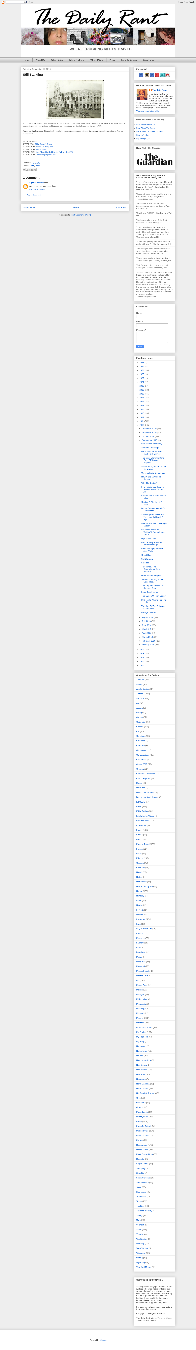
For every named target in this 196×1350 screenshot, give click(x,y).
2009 (142, 649)
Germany (140, 868)
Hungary (140, 896)
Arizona (139, 694)
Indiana (139, 915)
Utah (138, 1220)
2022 (142, 378)
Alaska (139, 684)
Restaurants (141, 1145)
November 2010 (149, 432)
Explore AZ (141, 825)
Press (112, 60)
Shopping (140, 1168)
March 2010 (147, 637)
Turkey (139, 1215)
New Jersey (141, 1065)
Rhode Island (142, 1150)
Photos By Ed (142, 1131)
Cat (137, 731)
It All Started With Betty (151, 444)
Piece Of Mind (142, 1135)
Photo (37, 166)
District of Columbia (145, 792)
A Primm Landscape (150, 447)
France (139, 849)
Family (139, 830)
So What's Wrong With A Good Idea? (152, 580)
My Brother (141, 1032)
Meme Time (141, 985)
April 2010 (147, 633)
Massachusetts (143, 971)
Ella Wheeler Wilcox (145, 816)
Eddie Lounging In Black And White (152, 550)
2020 (142, 386)
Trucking (140, 1206)
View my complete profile (147, 111)
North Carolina (143, 1084)
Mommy (140, 1018)
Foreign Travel (143, 844)
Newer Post (29, 207)
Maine (139, 957)
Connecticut (141, 750)
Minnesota (141, 1004)
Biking (139, 712)
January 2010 (148, 645)
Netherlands (141, 1051)
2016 (142, 402)
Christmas (140, 736)
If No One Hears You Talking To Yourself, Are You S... (153, 532)
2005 (142, 665)
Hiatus (139, 877)
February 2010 (149, 641)
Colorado (140, 745)
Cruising (140, 769)
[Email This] (24, 169)
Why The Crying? (149, 483)
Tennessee (141, 1196)
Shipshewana (142, 1164)
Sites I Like (148, 60)
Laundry (140, 943)
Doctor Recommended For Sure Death (153, 509)
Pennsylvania (142, 1117)
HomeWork (141, 882)
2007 (142, 657)
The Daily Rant (159, 90)
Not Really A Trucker (145, 1093)
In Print (139, 910)
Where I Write (96, 60)
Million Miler (141, 999)
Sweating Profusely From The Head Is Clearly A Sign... (152, 517)
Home (26, 60)
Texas (139, 1201)
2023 (142, 374)
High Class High (148, 538)
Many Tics (140, 962)
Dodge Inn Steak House (147, 797)
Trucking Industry (144, 1211)
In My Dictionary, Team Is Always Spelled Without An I (153, 489)
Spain (138, 1187)
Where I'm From (76, 60)
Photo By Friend (143, 1126)
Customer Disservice (145, 774)
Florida (139, 835)
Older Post (121, 207)
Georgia (140, 863)
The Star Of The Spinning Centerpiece (153, 607)
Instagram (140, 919)
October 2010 (148, 436)
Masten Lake (142, 976)
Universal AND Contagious (153, 473)
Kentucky (140, 938)
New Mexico (141, 1070)
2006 (142, 661)
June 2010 (147, 625)
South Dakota (142, 1182)
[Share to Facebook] (32, 169)
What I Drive (57, 60)
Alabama (140, 680)
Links (138, 947)
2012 (142, 417)
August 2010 (148, 617)
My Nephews (142, 1037)
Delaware (140, 788)
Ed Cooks (140, 802)
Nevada (139, 1056)
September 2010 (150, 440)
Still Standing (147, 559)
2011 (141, 421)
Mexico (139, 990)
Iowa (138, 924)
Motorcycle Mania (144, 1027)
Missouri (140, 1013)
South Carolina (143, 1178)
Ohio (138, 1098)
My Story (140, 1041)
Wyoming (140, 1262)
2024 (142, 370)
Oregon (139, 1107)
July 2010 (146, 621)
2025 (142, 366)
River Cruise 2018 (144, 1154)
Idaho (138, 900)
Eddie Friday (142, 811)
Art (137, 703)
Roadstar (140, 1159)
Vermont (140, 1225)
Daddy (139, 783)
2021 (142, 382)
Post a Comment (34, 195)
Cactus (139, 717)
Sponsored (141, 1192)
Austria (139, 708)
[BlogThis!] (27, 169)
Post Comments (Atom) (81, 215)
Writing (139, 1258)
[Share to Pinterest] (35, 169)
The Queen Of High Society (153, 596)
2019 (142, 390)
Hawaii (139, 872)
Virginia (139, 1234)
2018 (142, 394)
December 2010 (149, 428)
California (140, 722)
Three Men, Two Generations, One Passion (150, 569)
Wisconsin (140, 1253)
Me (137, 980)
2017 (142, 398)
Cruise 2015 (141, 764)
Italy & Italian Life (144, 929)
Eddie (138, 806)
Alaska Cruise (142, 689)
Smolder (145, 563)
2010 (142, 425)
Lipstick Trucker (36, 183)
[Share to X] (29, 169)
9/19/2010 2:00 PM (37, 190)
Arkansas (140, 698)
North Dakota (142, 1088)
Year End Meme (143, 1267)
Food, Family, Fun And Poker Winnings (151, 543)
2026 (142, 362)
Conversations (142, 755)
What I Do (40, 60)
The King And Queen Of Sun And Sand (152, 587)
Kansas (139, 933)
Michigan (140, 994)
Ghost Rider (146, 555)
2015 (142, 405)
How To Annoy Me (144, 886)
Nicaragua (141, 1079)
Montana (140, 1023)
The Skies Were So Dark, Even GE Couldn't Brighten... (152, 460)
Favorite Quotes (129, 60)
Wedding (140, 1243)
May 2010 (147, 629)
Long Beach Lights (149, 592)
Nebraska (140, 1046)
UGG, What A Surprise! (151, 575)
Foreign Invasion (149, 612)
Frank (32, 166)
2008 (142, 653)
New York (140, 1074)
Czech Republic (143, 778)
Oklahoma (141, 1103)
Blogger (103, 1340)
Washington (141, 1239)
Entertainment (142, 821)
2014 (142, 409)
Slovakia (140, 1173)
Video (138, 1229)
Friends (139, 858)
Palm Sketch (142, 1112)
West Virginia (142, 1248)
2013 (142, 413)
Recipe (139, 1140)
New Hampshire (143, 1060)
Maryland (140, 966)
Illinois (139, 905)
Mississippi (141, 1009)
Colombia (140, 741)
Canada (139, 727)
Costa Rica (141, 759)
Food (138, 839)
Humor (139, 891)
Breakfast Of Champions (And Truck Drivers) (152, 452)
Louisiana (140, 952)
